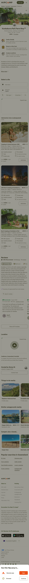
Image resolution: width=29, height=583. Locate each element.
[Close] (14, 291)
